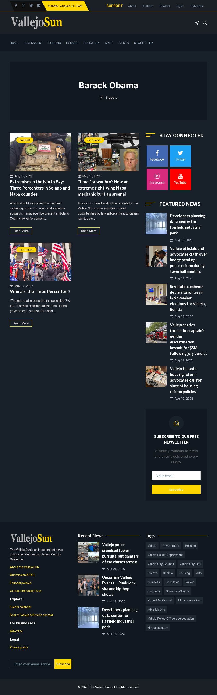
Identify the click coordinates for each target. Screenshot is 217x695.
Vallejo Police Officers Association (171, 618)
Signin (180, 6)
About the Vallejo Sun (24, 567)
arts (199, 573)
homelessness (157, 627)
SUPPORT (115, 6)
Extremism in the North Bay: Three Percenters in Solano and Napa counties (40, 188)
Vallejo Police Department (165, 555)
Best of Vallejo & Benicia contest (31, 615)
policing (190, 545)
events (152, 573)
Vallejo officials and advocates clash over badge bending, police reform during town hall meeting (188, 260)
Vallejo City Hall (190, 564)
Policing (54, 43)
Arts (109, 43)
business (154, 582)
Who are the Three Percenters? (40, 291)
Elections (154, 591)
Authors (148, 6)
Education (92, 43)
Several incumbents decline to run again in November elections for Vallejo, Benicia (188, 298)
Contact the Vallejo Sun (25, 591)
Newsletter (143, 43)
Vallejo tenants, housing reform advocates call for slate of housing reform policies (186, 380)
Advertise (16, 631)
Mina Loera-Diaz (189, 600)
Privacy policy (19, 647)
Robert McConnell (160, 600)
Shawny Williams (177, 591)
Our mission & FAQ (22, 575)
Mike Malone (156, 609)
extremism (94, 140)
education (172, 582)
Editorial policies (20, 583)
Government (33, 43)
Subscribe (197, 6)
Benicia (168, 573)
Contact (165, 6)
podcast (24, 140)
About (132, 6)
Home (14, 43)
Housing (72, 43)
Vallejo (152, 545)
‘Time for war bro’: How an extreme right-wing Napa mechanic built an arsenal (103, 188)
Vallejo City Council (161, 564)
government (170, 545)
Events (123, 43)
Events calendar (20, 607)
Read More (21, 231)
